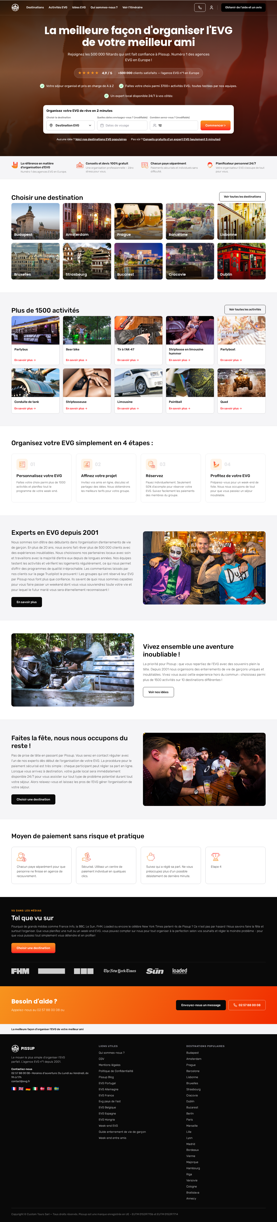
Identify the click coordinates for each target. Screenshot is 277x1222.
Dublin (190, 1101)
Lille (188, 1132)
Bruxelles (192, 1083)
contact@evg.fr (20, 1081)
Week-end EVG (108, 1125)
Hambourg (193, 1168)
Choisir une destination (33, 799)
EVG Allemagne (108, 1089)
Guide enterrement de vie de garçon (122, 1132)
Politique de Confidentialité (116, 1071)
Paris (189, 1119)
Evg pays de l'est (110, 1101)
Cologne (191, 1186)
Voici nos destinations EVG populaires (101, 139)
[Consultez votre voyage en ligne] (211, 7)
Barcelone (193, 1071)
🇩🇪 (28, 1089)
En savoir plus (27, 602)
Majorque (192, 1162)
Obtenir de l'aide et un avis (243, 7)
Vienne (190, 1156)
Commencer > (215, 125)
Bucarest (192, 1107)
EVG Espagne (107, 1113)
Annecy (191, 1198)
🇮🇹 (35, 1089)
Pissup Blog (106, 1077)
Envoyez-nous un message (201, 1005)
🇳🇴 (49, 1089)
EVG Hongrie (107, 1119)
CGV (101, 1059)
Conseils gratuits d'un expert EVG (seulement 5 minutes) (181, 139)
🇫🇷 (13, 1089)
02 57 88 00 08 (250, 1005)
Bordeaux (192, 1150)
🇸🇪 (56, 1089)
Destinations (35, 7)
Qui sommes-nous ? (104, 7)
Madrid (190, 1144)
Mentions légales (109, 1065)
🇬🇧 (21, 1089)
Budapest (192, 1053)
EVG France (106, 1095)
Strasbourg (193, 1089)
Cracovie (192, 1095)
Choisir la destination (58, 117)
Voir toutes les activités (245, 309)
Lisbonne (192, 1077)
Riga (189, 1174)
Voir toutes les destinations (242, 196)
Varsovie (192, 1180)
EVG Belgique (107, 1107)
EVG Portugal (107, 1083)
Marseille (192, 1125)
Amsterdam (193, 1059)
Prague (191, 1065)
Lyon (189, 1138)
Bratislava (192, 1192)
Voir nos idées (158, 692)
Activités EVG (58, 7)
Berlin (190, 1113)
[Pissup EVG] (15, 7)
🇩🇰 (42, 1089)
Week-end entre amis (112, 1138)
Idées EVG (79, 7)
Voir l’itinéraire (132, 7)
